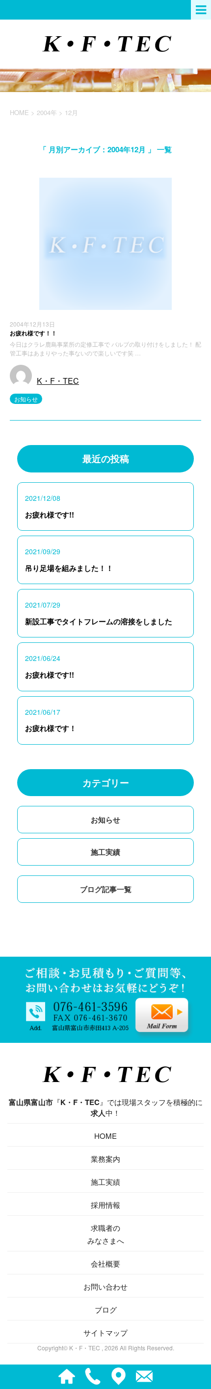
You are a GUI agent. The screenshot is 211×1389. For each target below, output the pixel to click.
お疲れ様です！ (51, 728)
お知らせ (26, 399)
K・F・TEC (58, 380)
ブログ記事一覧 (106, 889)
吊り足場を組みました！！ (69, 568)
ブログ (106, 1309)
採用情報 (105, 1205)
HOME (105, 1135)
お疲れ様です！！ (33, 333)
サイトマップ (105, 1332)
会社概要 (105, 1263)
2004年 (47, 112)
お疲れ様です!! (49, 514)
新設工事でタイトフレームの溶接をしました (98, 621)
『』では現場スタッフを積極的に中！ (106, 1107)
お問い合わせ (105, 1286)
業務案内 (105, 1159)
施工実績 (105, 852)
